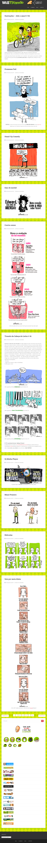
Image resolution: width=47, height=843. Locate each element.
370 (26, 715)
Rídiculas (8, 535)
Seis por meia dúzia (13, 579)
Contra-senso (10, 225)
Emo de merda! (11, 188)
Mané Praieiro (11, 495)
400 (32, 715)
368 (19, 715)
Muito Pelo (39, 124)
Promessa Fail (10, 69)
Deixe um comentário (20, 19)
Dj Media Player (11, 459)
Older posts (41, 715)
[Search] (42, 721)
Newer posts (5, 715)
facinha (31, 708)
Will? (37, 7)
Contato (42, 7)
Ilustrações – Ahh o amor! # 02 (17, 16)
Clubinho (33, 7)
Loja (28, 7)
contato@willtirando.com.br (22, 444)
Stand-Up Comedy (12, 136)
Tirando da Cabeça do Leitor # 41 (18, 336)
